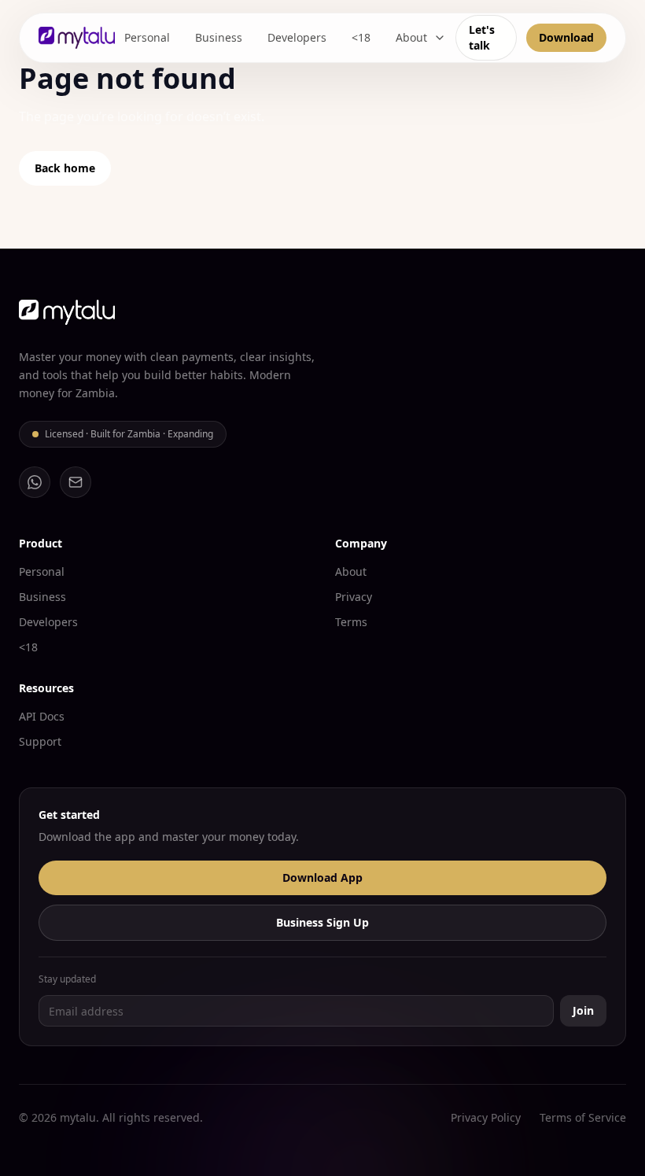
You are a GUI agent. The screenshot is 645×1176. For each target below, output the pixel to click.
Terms (351, 621)
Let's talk (482, 37)
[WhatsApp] (34, 482)
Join (583, 1010)
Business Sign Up (322, 922)
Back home (65, 167)
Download (566, 37)
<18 (361, 37)
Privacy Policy (486, 1117)
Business (218, 37)
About (411, 37)
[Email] (75, 482)
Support (40, 741)
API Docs (41, 716)
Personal (147, 37)
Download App (322, 877)
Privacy (353, 596)
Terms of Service (583, 1117)
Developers (296, 37)
